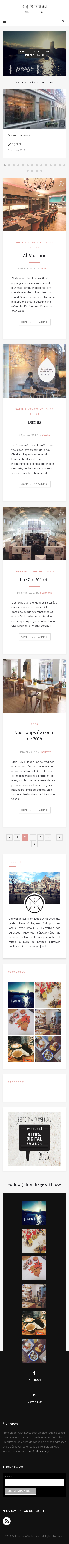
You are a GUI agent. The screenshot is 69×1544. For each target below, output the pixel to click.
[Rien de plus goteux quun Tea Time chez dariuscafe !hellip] (21, 1049)
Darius (34, 422)
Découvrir (47, 571)
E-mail (8, 1476)
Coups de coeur (26, 571)
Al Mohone (34, 255)
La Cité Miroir (34, 579)
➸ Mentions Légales (41, 1451)
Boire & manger (27, 242)
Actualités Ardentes (19, 134)
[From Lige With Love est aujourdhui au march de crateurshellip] (48, 995)
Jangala (14, 143)
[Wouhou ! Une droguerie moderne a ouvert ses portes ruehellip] (48, 1022)
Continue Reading (34, 322)
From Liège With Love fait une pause (35, 53)
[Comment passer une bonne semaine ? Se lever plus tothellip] (48, 1049)
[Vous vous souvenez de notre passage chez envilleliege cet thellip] (21, 1022)
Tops (34, 724)
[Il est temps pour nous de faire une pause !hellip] (21, 995)
